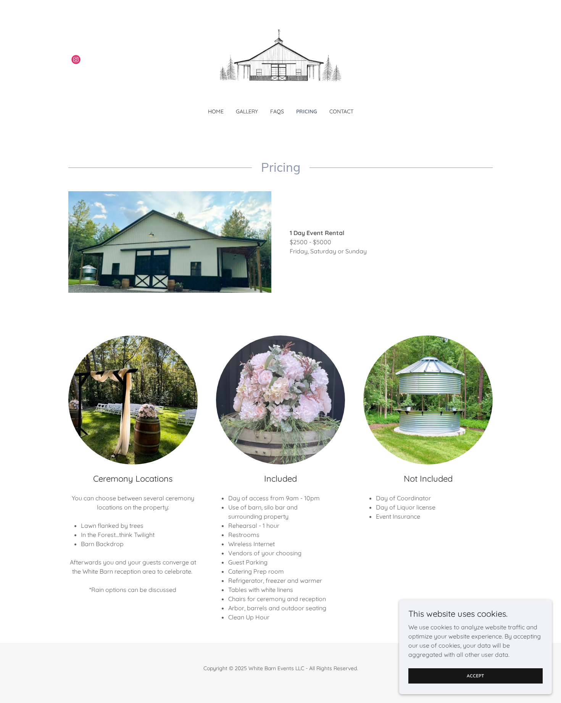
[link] (76, 59)
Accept (475, 676)
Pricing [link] (306, 111)
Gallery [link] (247, 111)
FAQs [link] (277, 111)
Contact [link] (341, 111)
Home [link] (216, 111)
